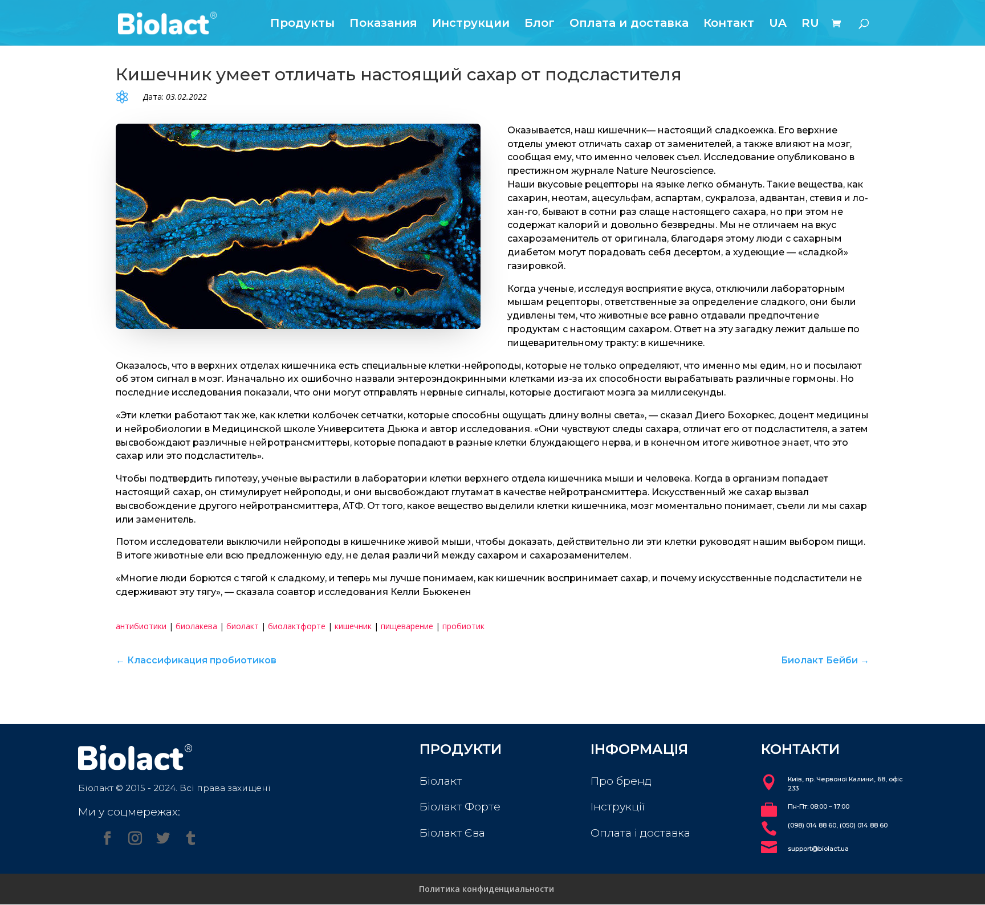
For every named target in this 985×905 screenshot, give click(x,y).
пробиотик (463, 626)
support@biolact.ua (818, 849)
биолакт (242, 626)
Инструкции (471, 24)
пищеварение (407, 626)
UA (778, 24)
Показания (383, 24)
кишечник (353, 626)
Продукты (302, 24)
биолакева (196, 626)
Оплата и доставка (629, 24)
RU (810, 24)
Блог (539, 24)
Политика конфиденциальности (486, 888)
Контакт (728, 24)
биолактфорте (296, 626)
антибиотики (141, 626)
